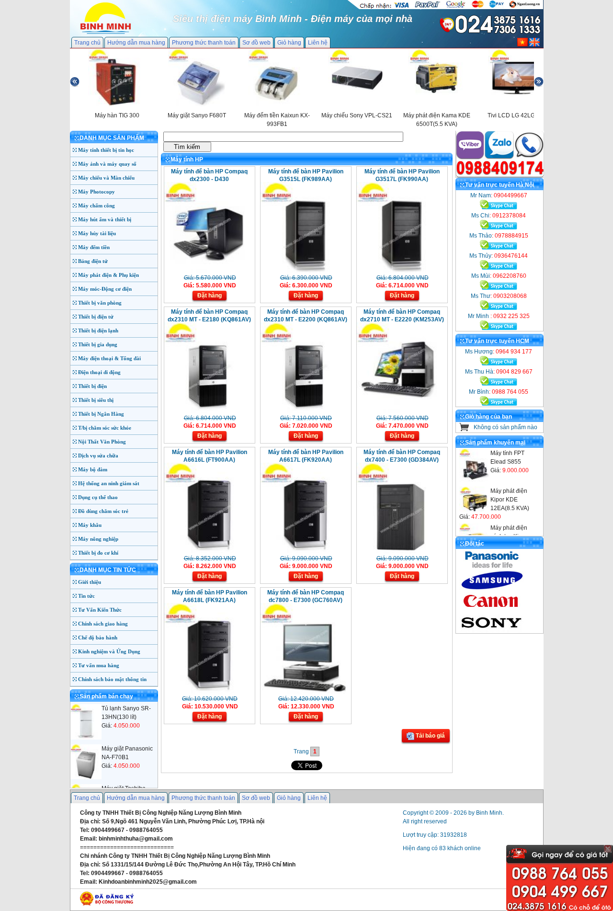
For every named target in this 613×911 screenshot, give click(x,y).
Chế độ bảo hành (97, 637)
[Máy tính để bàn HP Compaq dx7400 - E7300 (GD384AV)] (401, 551)
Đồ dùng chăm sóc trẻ (103, 511)
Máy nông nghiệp (98, 539)
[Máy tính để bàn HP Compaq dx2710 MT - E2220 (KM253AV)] (401, 411)
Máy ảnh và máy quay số (107, 164)
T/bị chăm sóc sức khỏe (104, 428)
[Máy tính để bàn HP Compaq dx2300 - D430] (208, 270)
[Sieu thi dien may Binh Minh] (105, 33)
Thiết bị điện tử (96, 316)
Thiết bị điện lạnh (98, 330)
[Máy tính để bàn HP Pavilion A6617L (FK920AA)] (305, 551)
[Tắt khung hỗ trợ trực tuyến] (608, 849)
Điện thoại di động (99, 372)
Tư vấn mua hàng (98, 665)
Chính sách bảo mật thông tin (112, 679)
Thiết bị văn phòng (100, 303)
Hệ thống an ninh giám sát (108, 483)
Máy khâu (90, 525)
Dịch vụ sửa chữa (98, 455)
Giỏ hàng (289, 42)
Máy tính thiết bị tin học (106, 150)
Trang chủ (87, 42)
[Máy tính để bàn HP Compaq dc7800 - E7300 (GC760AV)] (305, 691)
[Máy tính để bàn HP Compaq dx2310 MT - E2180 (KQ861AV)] (208, 411)
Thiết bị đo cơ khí (98, 553)
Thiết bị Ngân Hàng (101, 414)
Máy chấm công (96, 205)
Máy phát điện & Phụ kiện (108, 275)
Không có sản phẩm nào (505, 427)
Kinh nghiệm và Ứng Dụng (109, 651)
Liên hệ (318, 42)
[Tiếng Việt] (522, 44)
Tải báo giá (429, 735)
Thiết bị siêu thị (96, 400)
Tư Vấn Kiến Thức (100, 610)
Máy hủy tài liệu (97, 233)
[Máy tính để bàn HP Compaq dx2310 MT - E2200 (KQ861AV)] (305, 411)
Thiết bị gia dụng (97, 344)
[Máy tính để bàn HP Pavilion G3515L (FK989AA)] (305, 270)
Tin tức (86, 596)
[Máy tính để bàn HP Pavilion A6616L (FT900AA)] (208, 551)
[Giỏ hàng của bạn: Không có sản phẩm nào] (464, 429)
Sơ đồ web (256, 42)
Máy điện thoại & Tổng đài (109, 358)
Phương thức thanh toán (204, 42)
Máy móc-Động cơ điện (105, 289)
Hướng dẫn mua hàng (136, 42)
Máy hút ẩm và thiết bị (104, 219)
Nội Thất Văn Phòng (102, 441)
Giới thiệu (89, 582)
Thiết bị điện (92, 386)
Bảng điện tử (93, 261)
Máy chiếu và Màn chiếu (106, 178)
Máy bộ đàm (92, 469)
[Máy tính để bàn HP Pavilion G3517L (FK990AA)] (401, 270)
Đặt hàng (209, 295)
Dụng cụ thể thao (98, 497)
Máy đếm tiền (94, 247)
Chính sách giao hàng (103, 623)
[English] (534, 44)
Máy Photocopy (96, 191)
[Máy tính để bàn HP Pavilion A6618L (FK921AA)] (208, 691)
